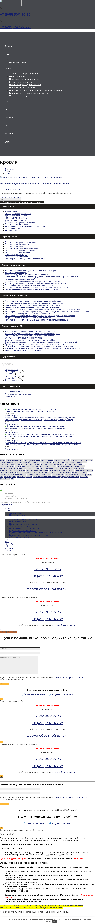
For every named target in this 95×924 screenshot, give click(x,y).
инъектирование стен (9, 468)
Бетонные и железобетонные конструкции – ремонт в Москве (31, 340)
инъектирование (29, 466)
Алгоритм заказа (17, 513)
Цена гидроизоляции (14, 392)
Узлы (7, 542)
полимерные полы (13, 376)
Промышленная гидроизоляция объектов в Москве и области (31, 289)
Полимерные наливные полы (23, 524)
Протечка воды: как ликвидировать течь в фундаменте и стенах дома (34, 344)
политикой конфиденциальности (70, 677)
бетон (2, 460)
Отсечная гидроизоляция (16, 255)
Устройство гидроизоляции (23, 520)
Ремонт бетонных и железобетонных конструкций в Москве (30, 336)
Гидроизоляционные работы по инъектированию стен (28, 314)
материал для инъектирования (61, 470)
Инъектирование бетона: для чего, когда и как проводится (29, 411)
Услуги (8, 517)
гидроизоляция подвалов (63, 462)
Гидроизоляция (12, 189)
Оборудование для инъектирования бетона (23, 338)
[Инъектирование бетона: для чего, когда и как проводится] (30, 409)
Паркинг (8, 374)
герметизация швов (32, 460)
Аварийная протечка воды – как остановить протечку (28, 318)
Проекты (9, 544)
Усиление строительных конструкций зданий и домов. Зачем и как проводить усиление (42, 348)
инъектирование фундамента (52, 468)
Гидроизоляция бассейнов (16, 257)
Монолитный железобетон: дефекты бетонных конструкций (31, 271)
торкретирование (51, 477)
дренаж (18, 466)
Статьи (8, 550)
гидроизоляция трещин (30, 464)
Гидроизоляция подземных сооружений (22, 250)
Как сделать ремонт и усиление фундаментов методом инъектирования (35, 428)
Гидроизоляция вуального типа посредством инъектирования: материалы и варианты (42, 277)
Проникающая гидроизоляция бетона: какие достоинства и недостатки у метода (39, 420)
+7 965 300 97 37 (47, 569)
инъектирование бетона (46, 466)
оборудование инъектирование (40, 473)
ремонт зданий (10, 477)
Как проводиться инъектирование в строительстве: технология (32, 307)
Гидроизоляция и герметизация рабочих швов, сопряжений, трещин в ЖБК (37, 287)
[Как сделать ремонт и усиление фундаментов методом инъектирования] (36, 426)
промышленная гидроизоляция (13, 475)
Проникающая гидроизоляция (24, 528)
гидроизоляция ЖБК (62, 460)
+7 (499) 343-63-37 (15, 27)
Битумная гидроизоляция (16, 273)
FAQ (7, 546)
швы (12, 479)
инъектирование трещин (29, 468)
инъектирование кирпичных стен (71, 466)
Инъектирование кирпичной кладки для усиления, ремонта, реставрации (36, 320)
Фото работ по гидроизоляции (18, 394)
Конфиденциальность (16, 498)
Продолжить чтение (10, 197)
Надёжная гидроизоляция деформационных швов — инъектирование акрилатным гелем (42, 445)
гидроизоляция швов (73, 464)
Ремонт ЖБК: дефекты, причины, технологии (24, 350)
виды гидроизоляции (14, 460)
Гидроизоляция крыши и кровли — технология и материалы (36, 183)
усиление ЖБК (73, 477)
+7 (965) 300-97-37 (15, 14)
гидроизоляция (47, 460)
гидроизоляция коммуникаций (17, 462)
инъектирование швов (74, 468)
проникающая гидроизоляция (39, 475)
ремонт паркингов (24, 477)
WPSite (17, 502)
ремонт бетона (11, 378)
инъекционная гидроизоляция (12, 470)
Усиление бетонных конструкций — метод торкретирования (30, 332)
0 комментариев (11, 416)
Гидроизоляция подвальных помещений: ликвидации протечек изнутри (35, 283)
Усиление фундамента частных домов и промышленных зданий (32, 334)
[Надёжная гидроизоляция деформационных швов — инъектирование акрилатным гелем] (43, 443)
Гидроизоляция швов (14, 246)
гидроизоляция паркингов (41, 462)
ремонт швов (38, 477)
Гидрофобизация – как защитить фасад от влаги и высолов (30, 285)
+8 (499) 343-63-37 (47, 576)
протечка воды (58, 475)
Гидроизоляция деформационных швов (29, 535)
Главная (8, 508)
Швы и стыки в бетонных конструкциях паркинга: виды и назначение (34, 305)
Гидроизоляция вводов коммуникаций (21, 248)
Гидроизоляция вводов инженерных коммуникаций (35, 533)
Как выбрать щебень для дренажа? (20, 279)
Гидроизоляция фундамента (17, 244)
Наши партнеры (17, 515)
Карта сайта (10, 396)
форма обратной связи (47, 589)
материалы (79, 470)
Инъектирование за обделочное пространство (25, 259)
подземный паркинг (62, 473)
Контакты (9, 494)
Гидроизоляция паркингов (22, 531)
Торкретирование (12, 380)
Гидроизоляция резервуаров (17, 253)
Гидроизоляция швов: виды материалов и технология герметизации (34, 281)
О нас (7, 511)
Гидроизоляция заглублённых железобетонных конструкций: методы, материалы (38, 436)
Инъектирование (12, 372)
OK (54, 921)
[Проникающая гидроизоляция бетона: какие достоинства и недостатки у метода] (40, 418)
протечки (69, 475)
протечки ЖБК (79, 475)
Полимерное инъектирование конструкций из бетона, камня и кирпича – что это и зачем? (43, 309)
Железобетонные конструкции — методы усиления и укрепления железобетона (39, 346)
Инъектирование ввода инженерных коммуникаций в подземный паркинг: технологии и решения (47, 312)
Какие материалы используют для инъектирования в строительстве (34, 303)
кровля (8, 173)
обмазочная (22, 473)
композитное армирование (37, 470)
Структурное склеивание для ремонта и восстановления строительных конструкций (41, 342)
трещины (63, 477)
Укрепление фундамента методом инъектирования (27, 275)
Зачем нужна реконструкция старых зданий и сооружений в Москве (34, 301)
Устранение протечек (19, 526)
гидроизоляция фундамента (52, 464)
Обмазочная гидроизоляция (23, 537)
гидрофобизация (7, 466)
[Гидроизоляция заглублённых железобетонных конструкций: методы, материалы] (39, 434)
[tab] (47, 206)
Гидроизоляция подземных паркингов (21, 242)
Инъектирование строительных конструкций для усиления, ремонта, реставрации (40, 316)
